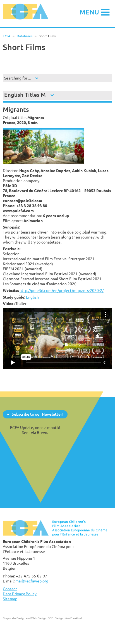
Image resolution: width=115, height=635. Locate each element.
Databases (24, 36)
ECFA (6, 36)
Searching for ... (17, 78)
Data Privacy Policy (20, 593)
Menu (89, 12)
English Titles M (25, 94)
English (32, 297)
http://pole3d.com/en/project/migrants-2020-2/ (62, 290)
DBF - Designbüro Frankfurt (65, 618)
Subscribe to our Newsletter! (37, 414)
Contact (10, 588)
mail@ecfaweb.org (31, 581)
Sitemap (10, 598)
